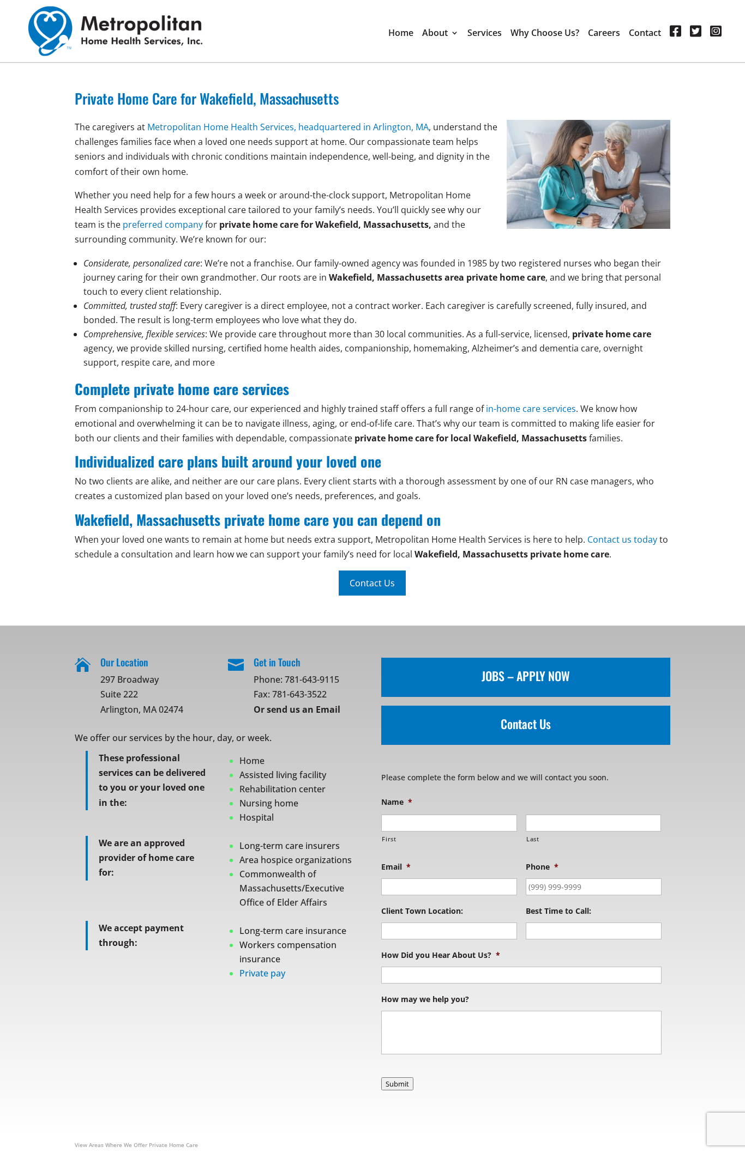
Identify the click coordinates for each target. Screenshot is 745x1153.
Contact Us (526, 723)
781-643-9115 (312, 679)
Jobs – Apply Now (526, 675)
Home (400, 34)
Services (484, 34)
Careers (604, 34)
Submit (397, 1084)
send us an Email (303, 709)
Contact (645, 34)
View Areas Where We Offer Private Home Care (136, 1145)
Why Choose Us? (544, 34)
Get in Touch (277, 662)
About (435, 34)
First (389, 839)
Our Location (124, 662)
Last (532, 839)
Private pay (262, 973)
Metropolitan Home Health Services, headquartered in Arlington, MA (288, 127)
